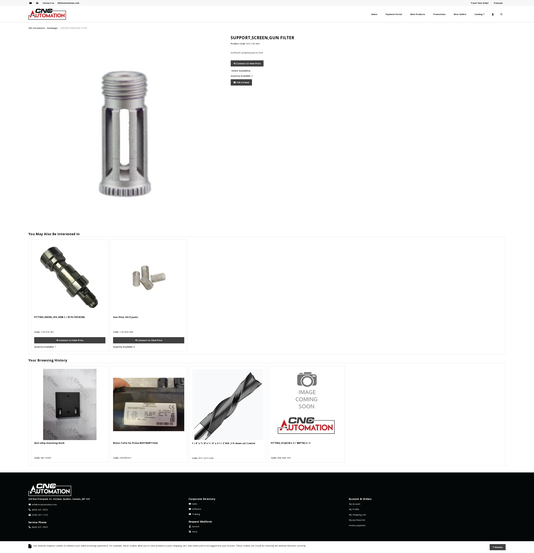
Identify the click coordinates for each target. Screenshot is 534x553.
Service (195, 526)
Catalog (479, 14)
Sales (194, 503)
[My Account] (492, 14)
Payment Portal (394, 14)
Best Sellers (460, 14)
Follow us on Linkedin (37, 3)
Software (196, 509)
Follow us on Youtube (31, 3)
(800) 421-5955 (40, 509)
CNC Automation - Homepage (42, 28)
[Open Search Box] (501, 14)
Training (196, 514)
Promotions (439, 14)
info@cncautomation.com (44, 504)
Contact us (48, 3)
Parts (195, 531)
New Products (417, 14)
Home (374, 14)
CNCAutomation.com (68, 3)
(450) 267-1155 (40, 514)
